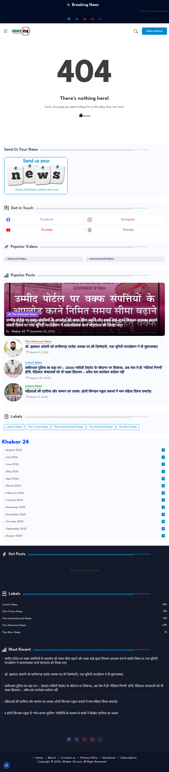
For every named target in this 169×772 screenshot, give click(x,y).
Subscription (129, 757)
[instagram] (92, 19)
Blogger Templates (119, 766)
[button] (136, 31)
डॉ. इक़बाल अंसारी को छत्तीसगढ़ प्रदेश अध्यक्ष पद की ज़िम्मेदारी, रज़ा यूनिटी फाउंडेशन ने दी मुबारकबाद (91, 347)
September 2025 (85, 529)
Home (86, 116)
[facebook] (69, 19)
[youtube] (84, 19)
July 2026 (85, 457)
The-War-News (128, 427)
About (52, 757)
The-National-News (101, 427)
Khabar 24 (15, 442)
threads (128, 229)
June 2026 (85, 464)
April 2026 (85, 479)
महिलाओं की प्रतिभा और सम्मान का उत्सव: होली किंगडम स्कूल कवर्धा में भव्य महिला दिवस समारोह (88, 391)
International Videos (102, 259)
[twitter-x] (77, 19)
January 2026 (85, 500)
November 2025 (85, 514)
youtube (47, 229)
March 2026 (85, 486)
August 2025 (85, 536)
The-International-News (68, 427)
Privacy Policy (89, 757)
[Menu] (5, 31)
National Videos (17, 259)
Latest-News (14, 427)
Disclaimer (109, 757)
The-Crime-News (38, 427)
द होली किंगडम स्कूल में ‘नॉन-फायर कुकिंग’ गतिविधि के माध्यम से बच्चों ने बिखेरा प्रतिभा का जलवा (61, 713)
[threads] (100, 19)
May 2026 (85, 471)
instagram (128, 219)
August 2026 (85, 450)
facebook (46, 219)
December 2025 (85, 507)
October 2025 (85, 521)
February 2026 (85, 493)
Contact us (68, 757)
